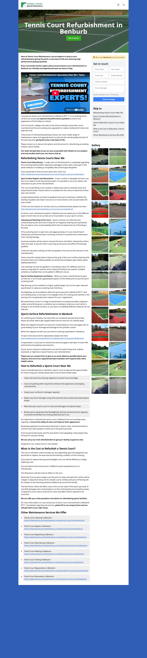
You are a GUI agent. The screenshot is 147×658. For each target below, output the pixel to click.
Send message (109, 99)
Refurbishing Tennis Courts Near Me (108, 112)
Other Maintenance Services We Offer (108, 135)
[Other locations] (118, 5)
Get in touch (73, 38)
